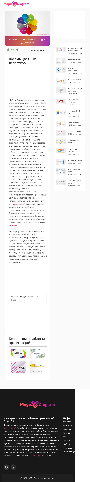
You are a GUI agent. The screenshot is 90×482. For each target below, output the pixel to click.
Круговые (30, 39)
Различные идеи (74, 59)
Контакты (67, 425)
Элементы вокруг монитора (75, 89)
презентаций (19, 204)
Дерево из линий (75, 131)
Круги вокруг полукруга (73, 101)
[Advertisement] (28, 84)
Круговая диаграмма (72, 69)
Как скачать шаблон (66, 440)
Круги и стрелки (74, 79)
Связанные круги (75, 140)
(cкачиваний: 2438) (24, 298)
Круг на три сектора (72, 150)
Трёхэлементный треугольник (75, 49)
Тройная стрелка (75, 160)
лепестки (13, 225)
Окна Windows (74, 122)
